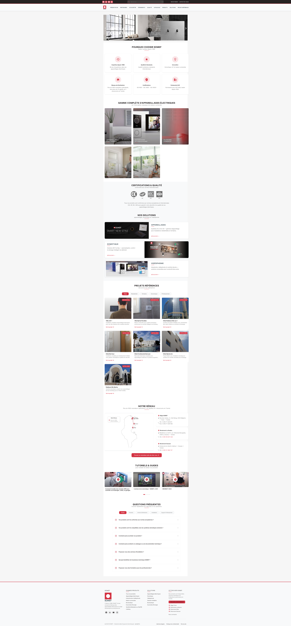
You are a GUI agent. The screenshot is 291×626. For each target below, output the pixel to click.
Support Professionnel (166, 512)
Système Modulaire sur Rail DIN (134, 607)
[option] (145, 27)
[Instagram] (112, 2)
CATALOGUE (157, 7)
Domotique (154, 294)
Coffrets (128, 609)
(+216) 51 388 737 (167, 450)
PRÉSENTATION (114, 7)
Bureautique (129, 602)
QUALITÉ (149, 7)
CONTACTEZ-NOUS (184, 1)
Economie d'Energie (131, 605)
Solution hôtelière (152, 600)
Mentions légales (160, 624)
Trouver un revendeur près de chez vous (145, 455)
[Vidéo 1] (144, 494)
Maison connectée (131, 600)
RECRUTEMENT (174, 1)
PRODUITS (164, 7)
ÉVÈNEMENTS (141, 7)
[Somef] (108, 597)
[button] (109, 27)
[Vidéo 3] (147, 494)
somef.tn (137, 624)
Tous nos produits (130, 594)
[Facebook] (103, 2)
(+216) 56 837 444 (167, 437)
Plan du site (183, 624)
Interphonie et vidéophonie (133, 598)
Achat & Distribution (142, 512)
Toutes (123, 512)
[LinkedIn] (106, 2)
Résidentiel (134, 294)
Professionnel (165, 294)
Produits (131, 512)
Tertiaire (144, 294)
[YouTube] (109, 2)
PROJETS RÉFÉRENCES (183, 7)
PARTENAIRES (123, 7)
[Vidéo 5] (149, 494)
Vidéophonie (150, 598)
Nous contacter (173, 614)
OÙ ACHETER (132, 7)
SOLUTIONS (173, 7)
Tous (125, 294)
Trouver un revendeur (177, 602)
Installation (154, 512)
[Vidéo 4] (148, 494)
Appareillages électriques (132, 596)
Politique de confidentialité (172, 624)
